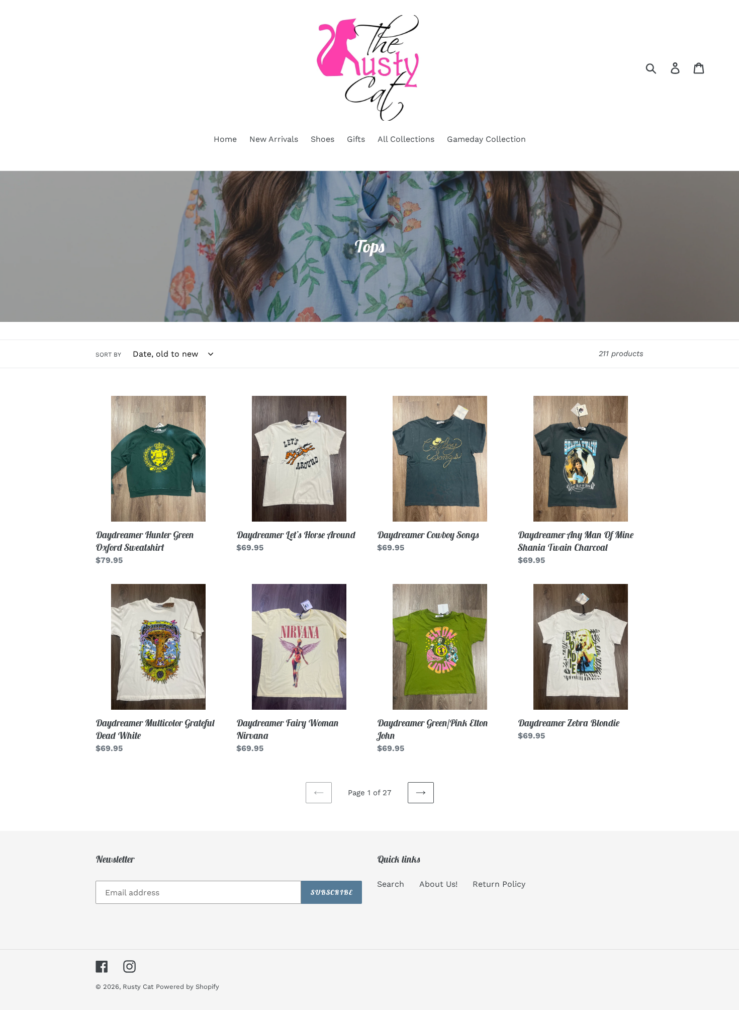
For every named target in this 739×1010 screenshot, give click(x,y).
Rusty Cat (138, 986)
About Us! (438, 884)
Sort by (108, 354)
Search (390, 884)
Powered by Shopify (187, 986)
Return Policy (499, 884)
